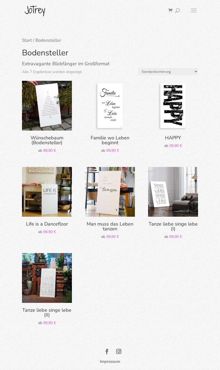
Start (27, 40)
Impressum (110, 361)
